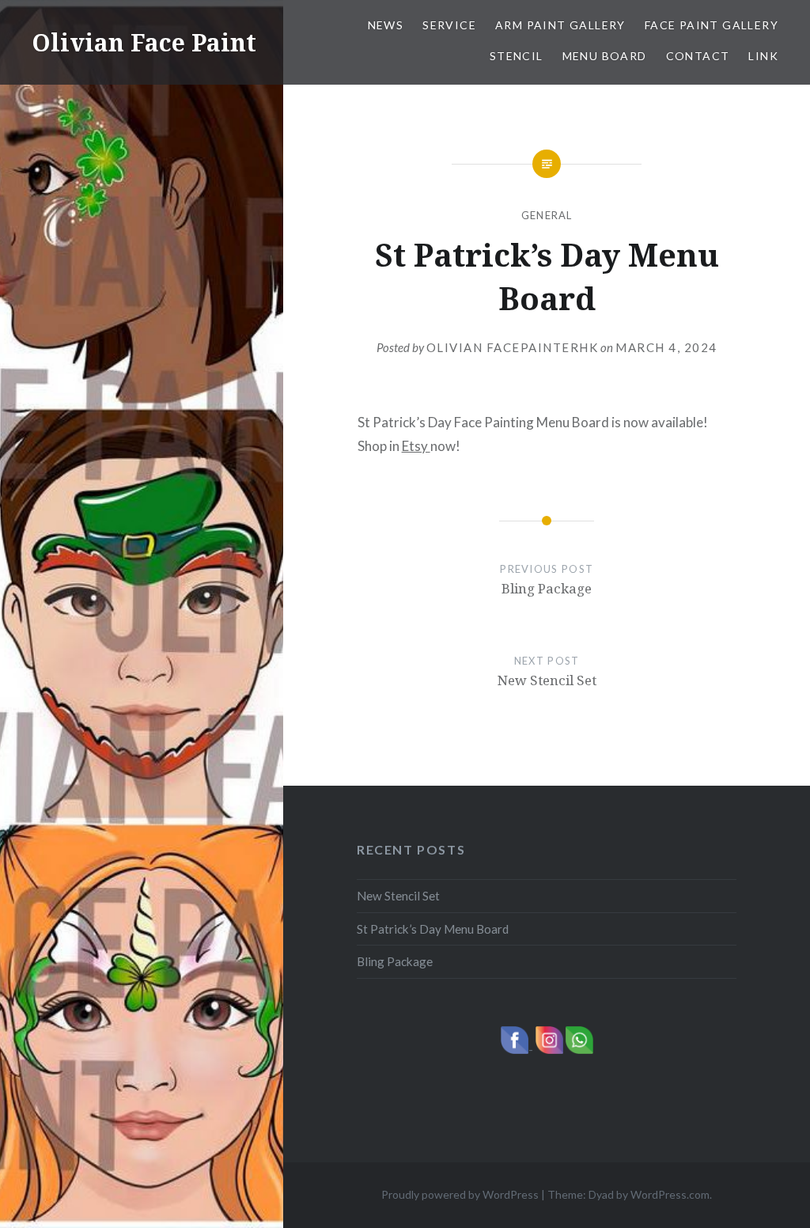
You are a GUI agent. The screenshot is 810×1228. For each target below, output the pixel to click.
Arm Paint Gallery (560, 25)
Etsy (416, 446)
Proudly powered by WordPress (460, 1194)
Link (763, 56)
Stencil (516, 56)
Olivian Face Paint (144, 42)
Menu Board (604, 56)
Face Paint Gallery (711, 25)
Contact (698, 56)
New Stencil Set (398, 896)
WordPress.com (670, 1194)
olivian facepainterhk (512, 347)
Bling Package (395, 961)
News (386, 25)
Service (449, 25)
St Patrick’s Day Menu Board (433, 929)
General (547, 215)
